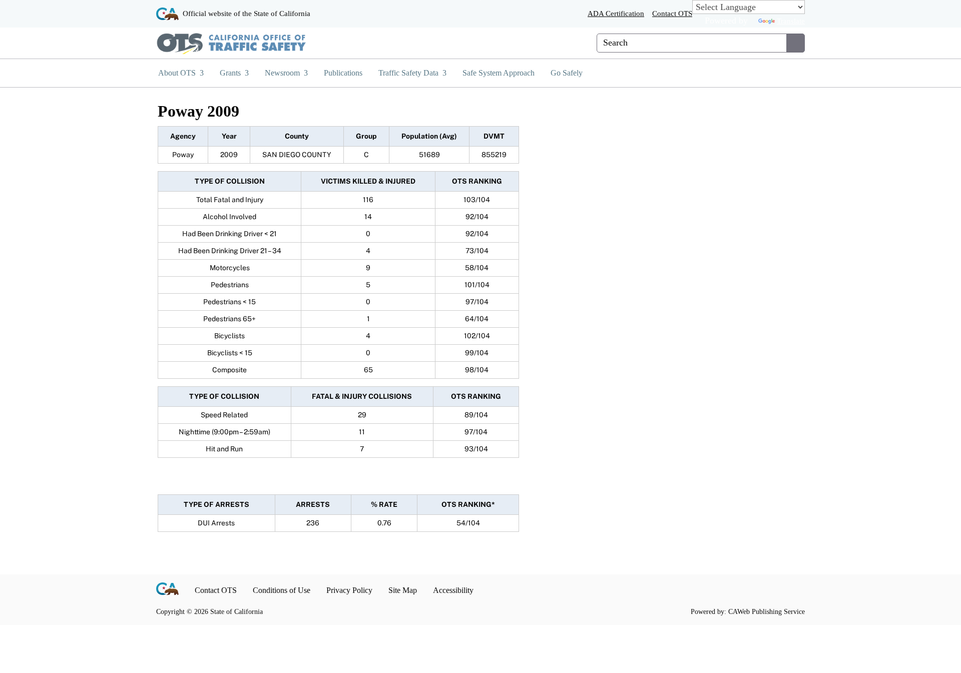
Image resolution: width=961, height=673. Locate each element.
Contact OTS (672, 13)
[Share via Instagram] (758, 590)
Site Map (402, 590)
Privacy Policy (349, 590)
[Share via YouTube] (792, 590)
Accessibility (453, 590)
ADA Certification (616, 13)
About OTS (178, 73)
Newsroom (283, 73)
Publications (343, 73)
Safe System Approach (498, 73)
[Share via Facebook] (741, 590)
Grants (231, 73)
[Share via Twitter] (775, 590)
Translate (791, 21)
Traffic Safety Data (409, 73)
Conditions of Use (281, 590)
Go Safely (567, 73)
